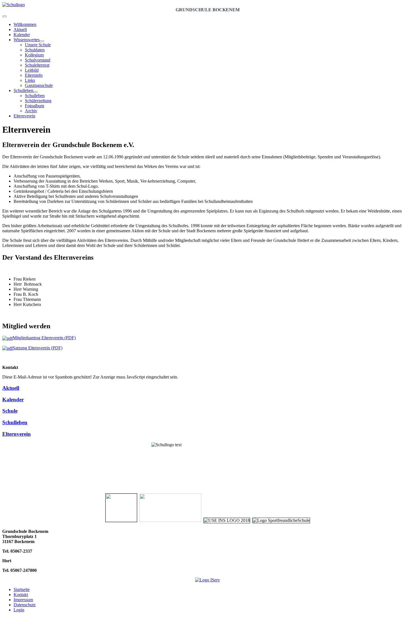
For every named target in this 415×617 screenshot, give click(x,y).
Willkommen (25, 24)
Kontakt (21, 594)
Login (19, 609)
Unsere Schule (38, 44)
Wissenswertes (27, 39)
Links (30, 80)
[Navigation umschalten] (4, 16)
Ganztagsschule (39, 85)
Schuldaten (35, 49)
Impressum (23, 599)
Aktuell (20, 29)
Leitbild (32, 70)
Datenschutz (25, 604)
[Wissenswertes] (42, 41)
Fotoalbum (34, 105)
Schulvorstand (37, 60)
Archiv (31, 110)
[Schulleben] (35, 92)
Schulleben (23, 90)
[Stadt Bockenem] (121, 520)
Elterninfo (34, 75)
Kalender (22, 34)
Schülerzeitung (38, 100)
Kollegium (34, 54)
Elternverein (24, 115)
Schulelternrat (37, 65)
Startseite (22, 589)
